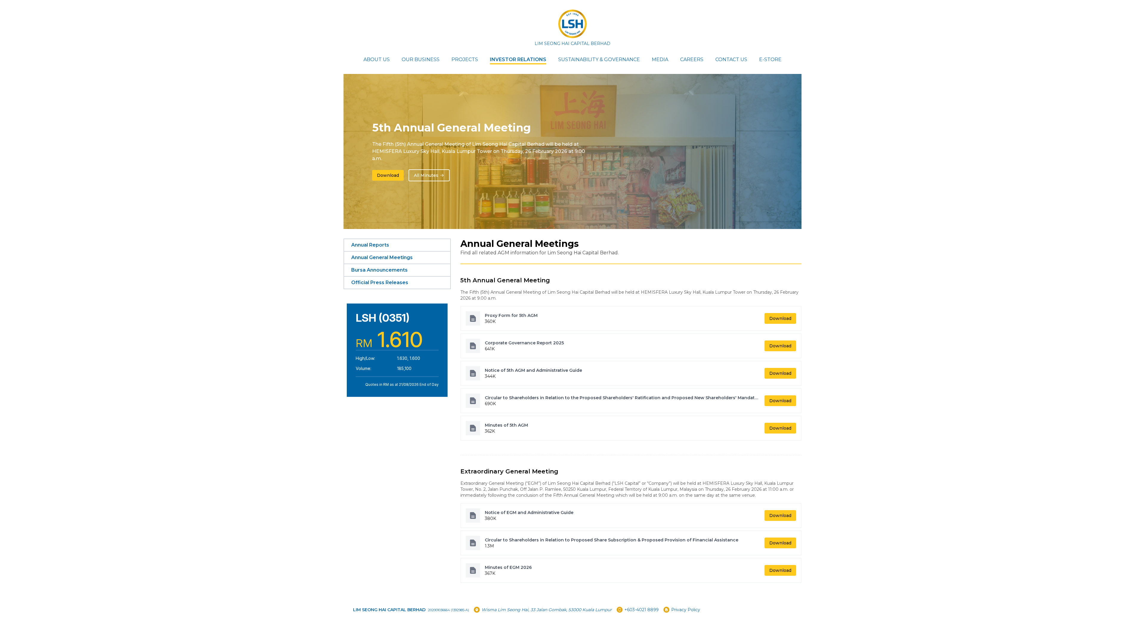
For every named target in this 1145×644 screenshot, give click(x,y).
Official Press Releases (379, 282)
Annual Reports (370, 245)
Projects (464, 59)
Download (388, 175)
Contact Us (731, 59)
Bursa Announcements (379, 270)
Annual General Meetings (382, 257)
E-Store (770, 59)
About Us (376, 59)
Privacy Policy (685, 609)
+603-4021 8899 (641, 609)
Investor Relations (518, 59)
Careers (691, 59)
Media (660, 59)
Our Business (421, 59)
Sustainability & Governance (599, 59)
